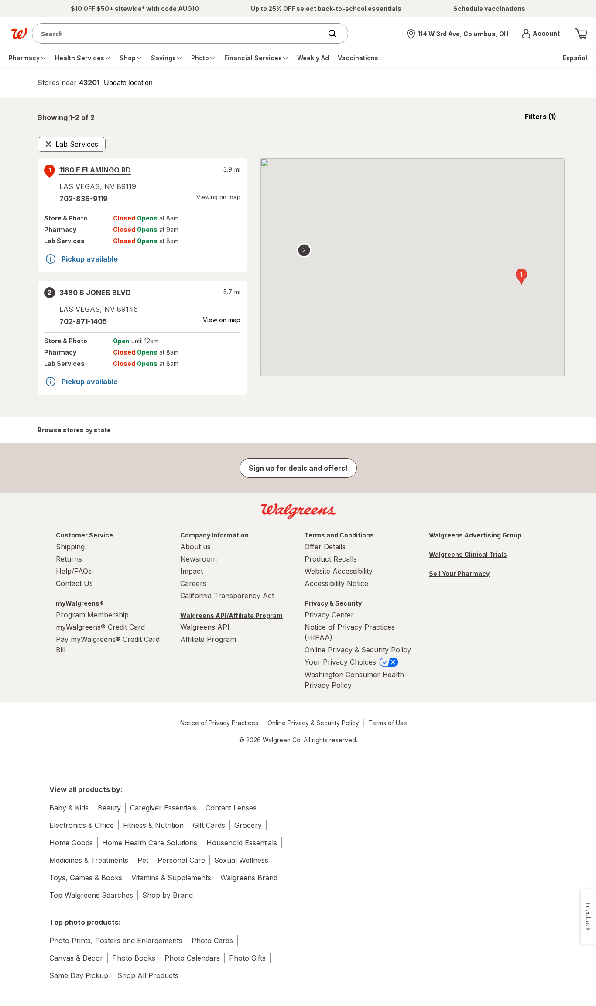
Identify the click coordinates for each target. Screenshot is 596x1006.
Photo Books (133, 958)
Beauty (109, 807)
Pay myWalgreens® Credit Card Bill (108, 644)
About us (195, 546)
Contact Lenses (231, 807)
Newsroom (198, 559)
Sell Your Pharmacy (459, 573)
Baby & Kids (69, 807)
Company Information (214, 535)
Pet (142, 860)
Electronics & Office (81, 825)
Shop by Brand (167, 895)
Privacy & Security (333, 603)
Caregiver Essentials (163, 807)
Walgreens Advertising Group (475, 535)
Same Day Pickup (78, 975)
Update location (128, 83)
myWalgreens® (80, 603)
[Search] (337, 33)
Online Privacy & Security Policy (358, 649)
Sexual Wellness (241, 860)
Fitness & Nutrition (153, 825)
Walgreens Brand (248, 877)
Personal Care (181, 860)
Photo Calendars (192, 958)
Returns (69, 559)
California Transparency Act (227, 595)
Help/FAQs (74, 571)
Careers (193, 583)
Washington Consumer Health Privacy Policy (354, 679)
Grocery (248, 825)
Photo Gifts (247, 958)
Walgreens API (204, 627)
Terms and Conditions (339, 535)
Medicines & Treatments (88, 860)
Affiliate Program (208, 639)
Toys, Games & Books (85, 877)
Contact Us (74, 583)
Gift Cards (209, 825)
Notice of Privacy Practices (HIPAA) (350, 632)
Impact (191, 571)
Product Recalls (331, 559)
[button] (541, 33)
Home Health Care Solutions (149, 842)
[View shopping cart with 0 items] (581, 33)
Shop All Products (147, 975)
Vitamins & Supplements (171, 877)
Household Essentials (241, 842)
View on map (221, 320)
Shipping (70, 546)
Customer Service (84, 535)
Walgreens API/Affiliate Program (231, 615)
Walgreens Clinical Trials (468, 554)
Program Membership (92, 614)
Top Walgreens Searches (91, 895)
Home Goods (71, 842)
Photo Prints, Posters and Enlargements (115, 940)
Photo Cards (212, 940)
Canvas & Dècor (76, 958)
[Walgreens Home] (19, 33)
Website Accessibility (339, 571)
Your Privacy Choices (341, 662)
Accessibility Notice (336, 583)
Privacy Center (329, 614)
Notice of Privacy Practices (219, 723)
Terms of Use (387, 723)
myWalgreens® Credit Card (100, 627)
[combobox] (179, 33)
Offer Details (325, 546)
